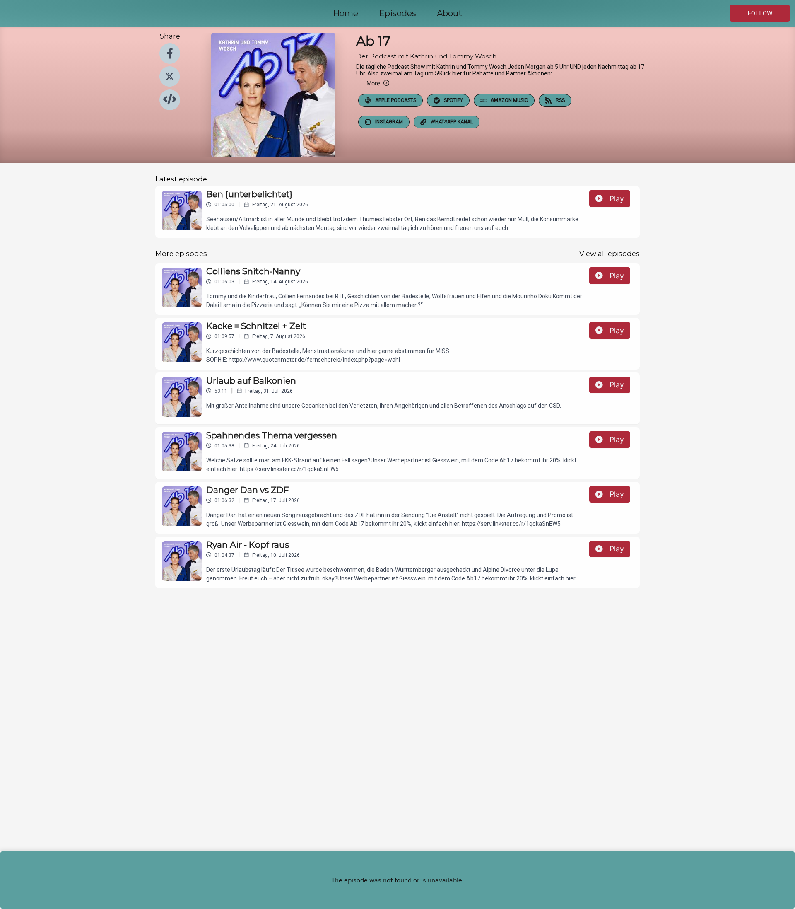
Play (617, 198)
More (371, 83)
